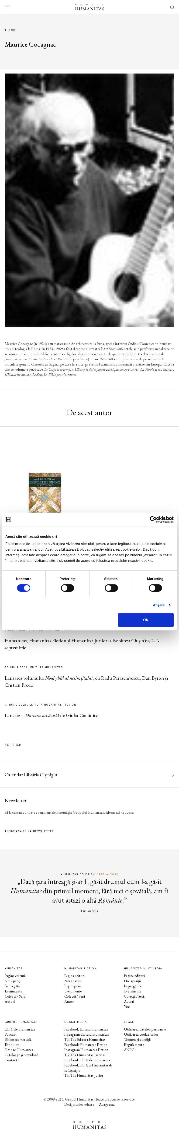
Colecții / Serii (15, 996)
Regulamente (134, 1044)
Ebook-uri (12, 1044)
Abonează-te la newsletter (29, 831)
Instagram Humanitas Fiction (86, 1049)
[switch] (67, 588)
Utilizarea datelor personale (145, 1029)
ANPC (129, 1049)
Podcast (11, 1034)
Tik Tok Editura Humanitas (85, 1039)
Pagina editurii (15, 975)
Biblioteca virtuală (18, 1039)
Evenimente (13, 991)
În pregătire (13, 986)
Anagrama (107, 1104)
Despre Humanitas (19, 1049)
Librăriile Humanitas (20, 1029)
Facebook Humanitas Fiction (85, 1044)
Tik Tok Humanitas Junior (83, 1075)
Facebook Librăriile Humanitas (87, 1060)
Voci (127, 1006)
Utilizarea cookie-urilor (141, 1034)
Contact (11, 1060)
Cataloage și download (21, 1054)
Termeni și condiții (137, 1039)
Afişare (159, 605)
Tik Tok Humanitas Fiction (84, 1054)
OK (145, 620)
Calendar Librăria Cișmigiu (31, 774)
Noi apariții (13, 980)
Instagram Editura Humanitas (86, 1034)
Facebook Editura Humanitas (86, 1029)
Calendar (13, 745)
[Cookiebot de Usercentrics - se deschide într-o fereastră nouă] (153, 519)
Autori (10, 1001)
